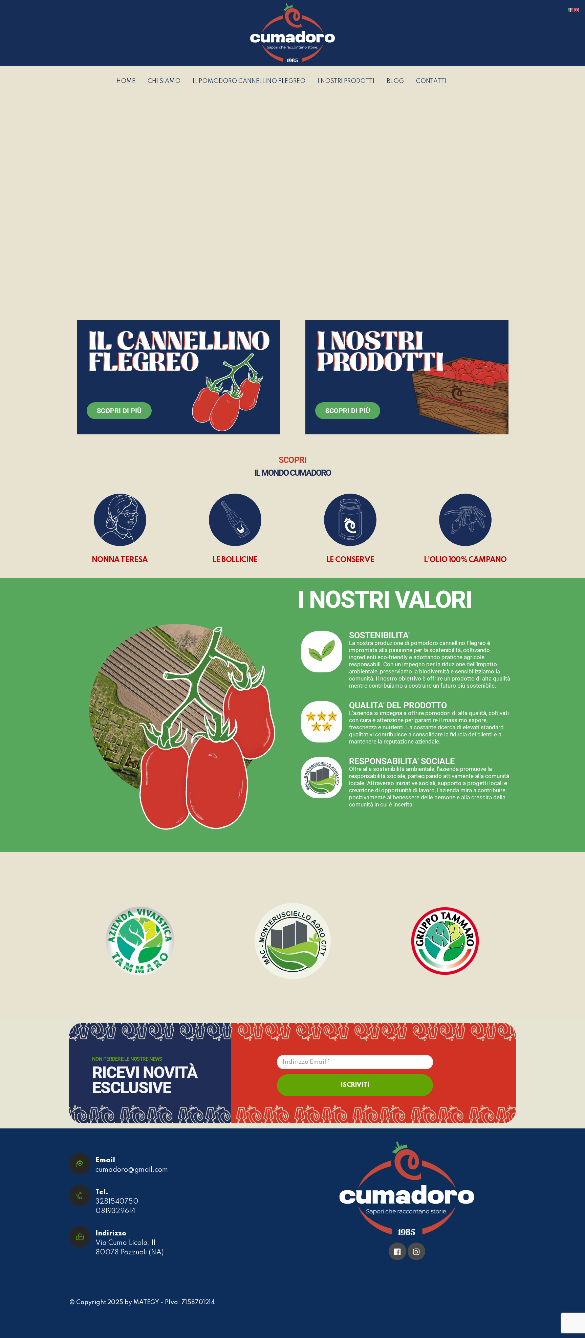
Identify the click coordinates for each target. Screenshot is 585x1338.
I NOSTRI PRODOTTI (346, 81)
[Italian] (571, 9)
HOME (125, 81)
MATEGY (146, 1302)
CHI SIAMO (164, 81)
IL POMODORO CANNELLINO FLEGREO (249, 81)
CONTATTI (431, 81)
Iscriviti (355, 1085)
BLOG (395, 81)
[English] (577, 9)
